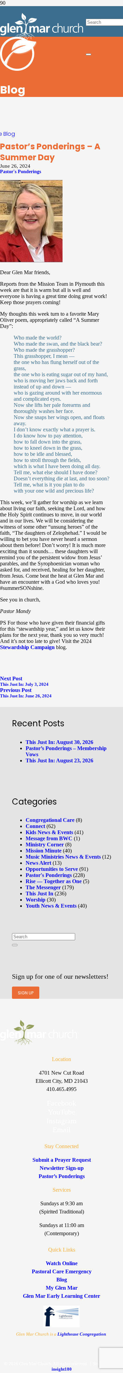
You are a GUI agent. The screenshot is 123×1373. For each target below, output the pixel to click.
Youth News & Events (51, 906)
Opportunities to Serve (52, 869)
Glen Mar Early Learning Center (61, 1296)
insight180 (62, 1369)
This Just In (39, 893)
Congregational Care (50, 820)
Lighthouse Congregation (81, 1334)
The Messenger (43, 887)
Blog (9, 134)
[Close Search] (88, 54)
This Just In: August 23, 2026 (59, 760)
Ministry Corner (45, 844)
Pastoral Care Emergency (62, 1271)
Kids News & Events (49, 832)
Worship (35, 900)
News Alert (38, 863)
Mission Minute (44, 851)
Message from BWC (49, 838)
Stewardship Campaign (27, 647)
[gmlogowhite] (41, 39)
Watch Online (62, 1263)
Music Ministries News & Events (63, 857)
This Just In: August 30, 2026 (59, 742)
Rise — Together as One (54, 881)
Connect (35, 826)
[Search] (14, 945)
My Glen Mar (62, 1288)
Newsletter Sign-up (62, 1168)
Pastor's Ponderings (20, 171)
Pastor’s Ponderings (62, 1176)
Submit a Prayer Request (61, 1160)
